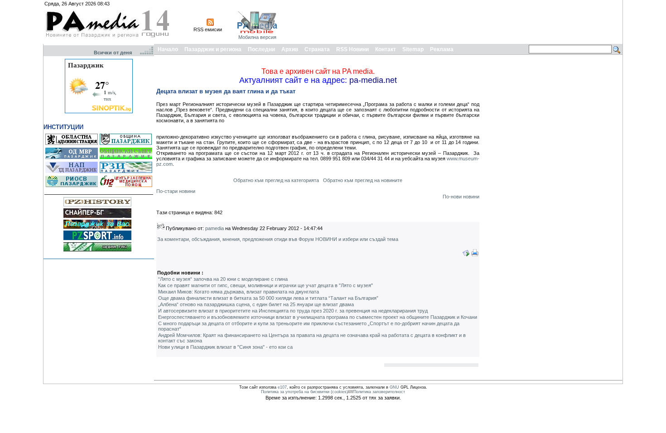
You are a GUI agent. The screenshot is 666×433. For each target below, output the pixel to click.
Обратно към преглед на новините (362, 180)
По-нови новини (461, 196)
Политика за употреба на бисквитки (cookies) (304, 392)
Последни (261, 49)
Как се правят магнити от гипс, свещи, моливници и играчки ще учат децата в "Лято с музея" (265, 285)
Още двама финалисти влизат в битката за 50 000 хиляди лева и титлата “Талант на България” (268, 298)
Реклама (442, 49)
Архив (289, 49)
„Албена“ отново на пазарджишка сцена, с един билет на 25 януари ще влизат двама (256, 304)
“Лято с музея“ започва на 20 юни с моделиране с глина (223, 279)
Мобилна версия (257, 37)
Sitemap (413, 49)
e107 (282, 387)
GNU (394, 387)
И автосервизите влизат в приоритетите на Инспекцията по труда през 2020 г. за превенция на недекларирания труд (293, 310)
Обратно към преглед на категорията (276, 180)
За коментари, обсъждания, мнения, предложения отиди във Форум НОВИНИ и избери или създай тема (277, 239)
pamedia (214, 228)
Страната (317, 49)
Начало (168, 49)
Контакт (385, 49)
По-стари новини (175, 191)
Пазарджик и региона (212, 49)
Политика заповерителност (379, 392)
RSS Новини (352, 49)
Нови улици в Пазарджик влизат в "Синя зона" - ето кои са (225, 347)
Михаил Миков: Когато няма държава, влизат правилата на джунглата (238, 291)
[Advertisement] (456, 21)
